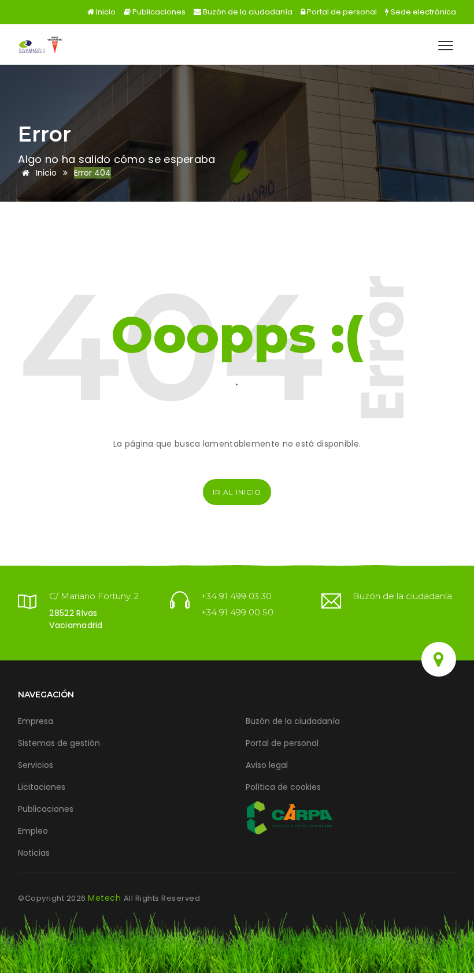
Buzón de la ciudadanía (246, 11)
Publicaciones (158, 11)
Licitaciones (41, 787)
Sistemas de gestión (59, 743)
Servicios (35, 765)
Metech (106, 898)
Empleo (33, 831)
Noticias (34, 853)
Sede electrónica (422, 11)
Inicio (105, 11)
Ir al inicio (237, 492)
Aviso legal (267, 765)
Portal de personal (341, 11)
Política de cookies (283, 787)
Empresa (35, 721)
